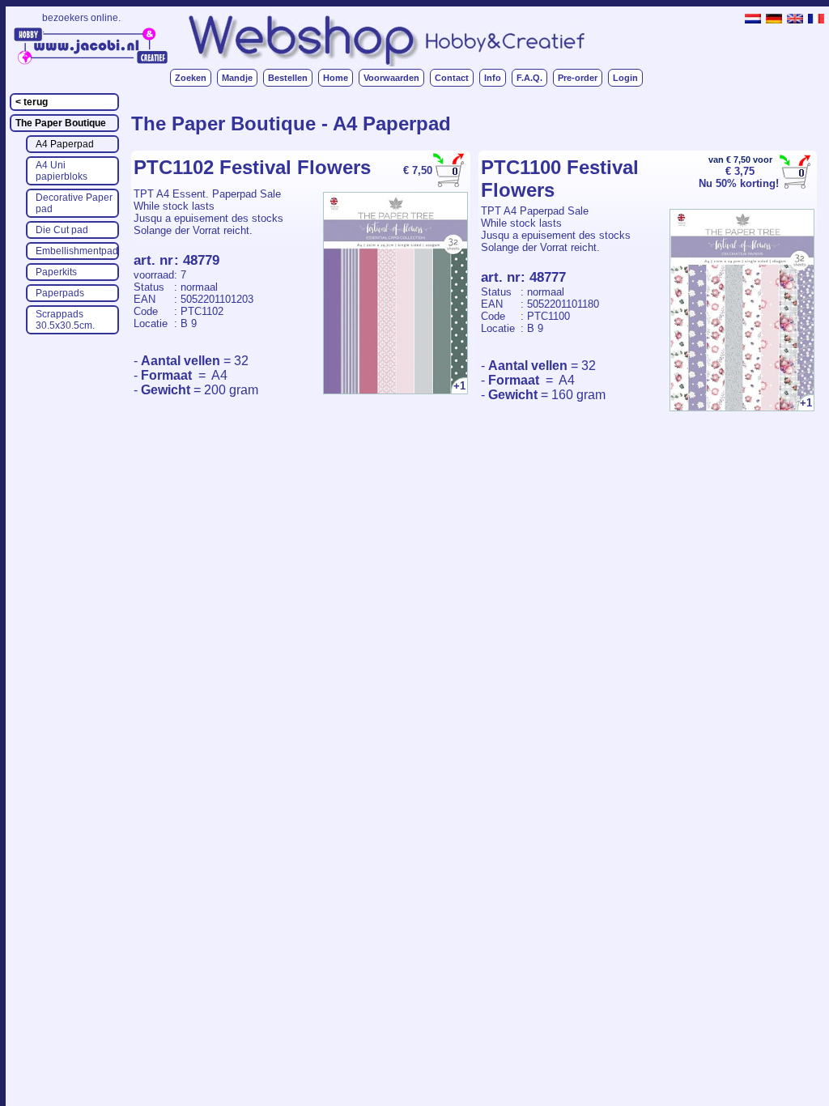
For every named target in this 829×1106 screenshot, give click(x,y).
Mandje (237, 78)
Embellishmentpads (77, 251)
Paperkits (56, 272)
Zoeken (190, 78)
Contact (452, 78)
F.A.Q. (529, 78)
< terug (31, 102)
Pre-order (577, 78)
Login (625, 78)
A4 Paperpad (65, 144)
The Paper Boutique (60, 123)
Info (492, 78)
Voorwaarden (391, 78)
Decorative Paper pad (74, 203)
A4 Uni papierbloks (61, 171)
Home (335, 78)
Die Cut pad (62, 230)
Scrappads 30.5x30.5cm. (65, 319)
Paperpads (60, 293)
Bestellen (288, 78)
